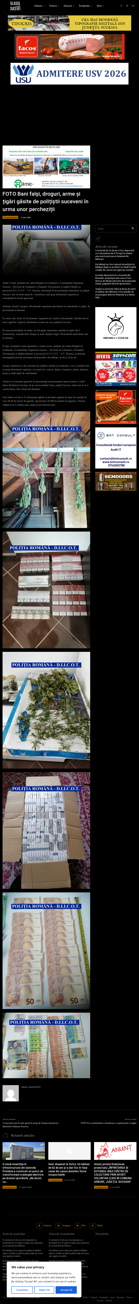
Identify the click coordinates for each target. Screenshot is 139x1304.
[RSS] (78, 1226)
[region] (44, 1279)
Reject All (44, 1289)
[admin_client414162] (11, 1093)
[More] (86, 271)
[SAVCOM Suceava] (115, 369)
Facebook (47, 1225)
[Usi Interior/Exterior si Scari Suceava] (115, 481)
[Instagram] (127, 5)
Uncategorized (10, 217)
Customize (22, 1289)
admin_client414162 (31, 1087)
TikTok (100, 1225)
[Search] (132, 228)
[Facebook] (121, 5)
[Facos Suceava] (115, 407)
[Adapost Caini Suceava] (115, 327)
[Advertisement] (69, 111)
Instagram (67, 1225)
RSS (83, 1225)
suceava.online (33, 1297)
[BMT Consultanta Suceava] (115, 448)
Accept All (66, 1289)
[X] (133, 5)
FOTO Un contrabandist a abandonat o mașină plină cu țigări (108, 1123)
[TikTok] (92, 1226)
